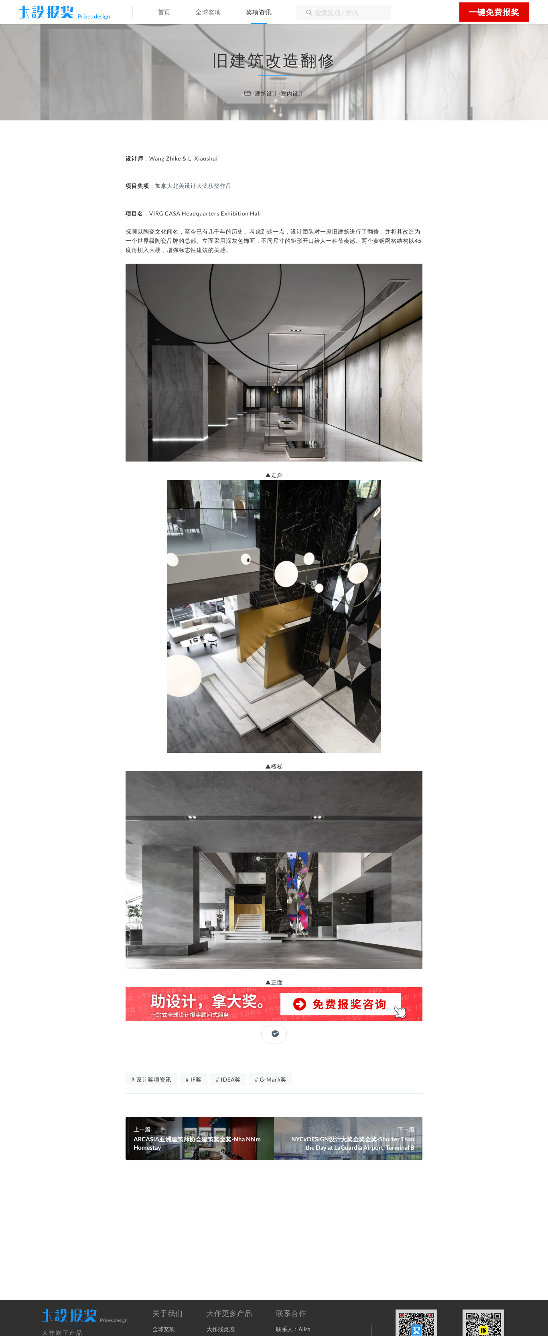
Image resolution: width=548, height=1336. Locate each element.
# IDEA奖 (228, 1079)
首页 (164, 12)
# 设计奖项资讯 (151, 1079)
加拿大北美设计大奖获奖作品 (193, 185)
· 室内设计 (291, 93)
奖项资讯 (259, 12)
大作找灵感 (221, 1329)
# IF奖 (193, 1079)
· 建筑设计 (265, 93)
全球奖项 (208, 12)
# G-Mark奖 (270, 1079)
